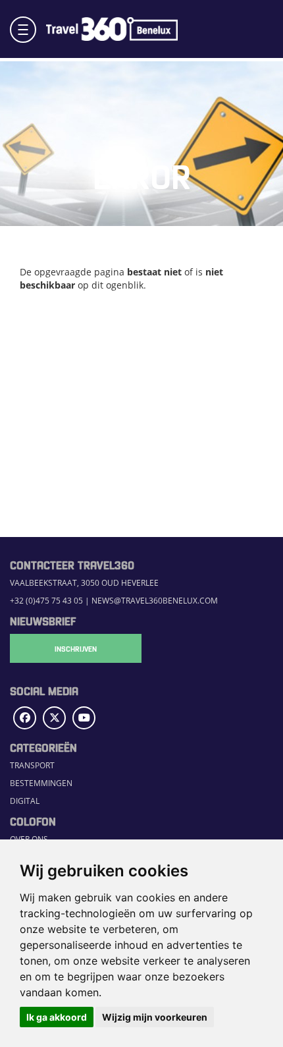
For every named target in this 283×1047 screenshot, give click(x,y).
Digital (24, 800)
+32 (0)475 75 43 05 (46, 600)
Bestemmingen (41, 783)
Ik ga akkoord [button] (56, 1017)
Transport (32, 765)
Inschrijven (76, 648)
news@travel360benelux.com (154, 600)
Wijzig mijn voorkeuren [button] (154, 1017)
